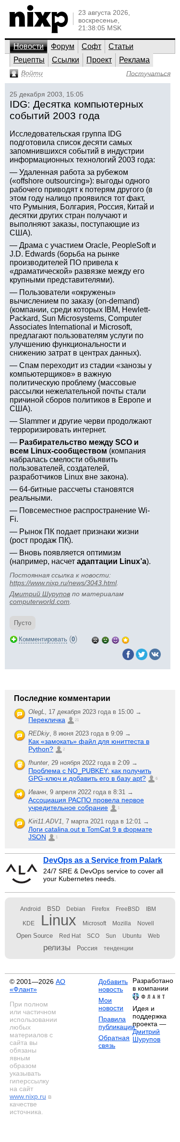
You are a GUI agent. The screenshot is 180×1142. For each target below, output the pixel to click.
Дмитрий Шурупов (40, 594)
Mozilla (121, 923)
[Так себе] (105, 639)
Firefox (100, 909)
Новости (28, 46)
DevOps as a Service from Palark (102, 860)
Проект (99, 60)
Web (154, 936)
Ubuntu (132, 936)
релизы (57, 947)
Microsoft (94, 923)
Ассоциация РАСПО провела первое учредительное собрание (86, 803)
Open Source (34, 935)
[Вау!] (125, 639)
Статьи (120, 46)
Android (30, 909)
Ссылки (65, 60)
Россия (87, 948)
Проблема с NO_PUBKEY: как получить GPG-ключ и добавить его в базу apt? (89, 774)
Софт (91, 46)
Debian (75, 909)
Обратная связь (114, 1041)
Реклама (134, 60)
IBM (151, 909)
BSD (53, 908)
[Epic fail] (95, 639)
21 (77, 720)
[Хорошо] (115, 639)
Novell (145, 923)
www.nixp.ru (28, 1096)
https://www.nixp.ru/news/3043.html (63, 583)
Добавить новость (113, 985)
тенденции (118, 948)
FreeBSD (128, 909)
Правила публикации (116, 1023)
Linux (58, 920)
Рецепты (29, 60)
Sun (111, 936)
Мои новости (110, 1004)
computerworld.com (40, 601)
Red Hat (70, 936)
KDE (29, 923)
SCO (93, 936)
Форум (62, 46)
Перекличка (46, 720)
